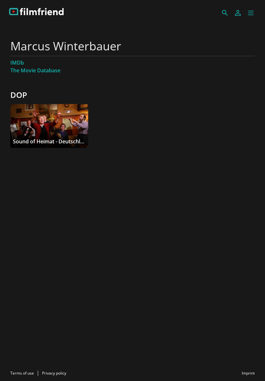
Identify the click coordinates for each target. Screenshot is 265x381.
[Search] (224, 12)
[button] (250, 12)
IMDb (17, 62)
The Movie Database (35, 70)
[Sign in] (237, 12)
